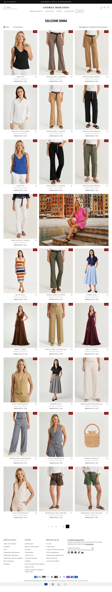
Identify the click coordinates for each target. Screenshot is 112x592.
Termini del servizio (51, 558)
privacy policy (89, 544)
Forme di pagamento (52, 552)
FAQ (5, 549)
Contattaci (7, 546)
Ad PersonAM (29, 543)
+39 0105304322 (11, 1)
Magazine (28, 561)
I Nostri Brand (29, 552)
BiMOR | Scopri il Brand (32, 546)
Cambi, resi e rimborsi (10, 543)
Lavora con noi (29, 555)
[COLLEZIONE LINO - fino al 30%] (73, 245)
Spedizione (7, 564)
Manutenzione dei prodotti (12, 552)
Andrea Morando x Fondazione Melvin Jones (34, 570)
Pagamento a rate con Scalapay (13, 558)
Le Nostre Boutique (31, 558)
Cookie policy (50, 546)
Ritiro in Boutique (9, 561)
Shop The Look (29, 567)
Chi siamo (28, 549)
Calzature (49, 11)
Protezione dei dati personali (54, 555)
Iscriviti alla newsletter (52, 561)
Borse (59, 11)
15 (63, 526)
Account (48, 543)
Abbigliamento (36, 11)
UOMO (79, 11)
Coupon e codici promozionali (55, 549)
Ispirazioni (69, 11)
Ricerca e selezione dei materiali (34, 564)
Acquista (20, 73)
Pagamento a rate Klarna (11, 555)
